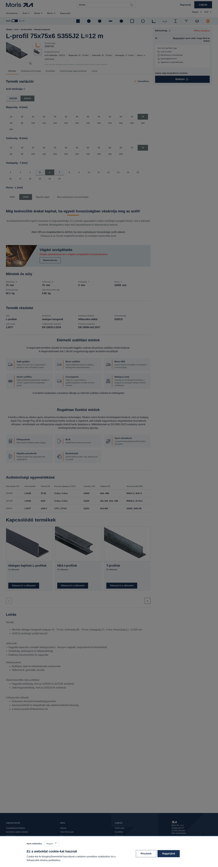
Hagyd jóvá (168, 853)
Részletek (146, 853)
